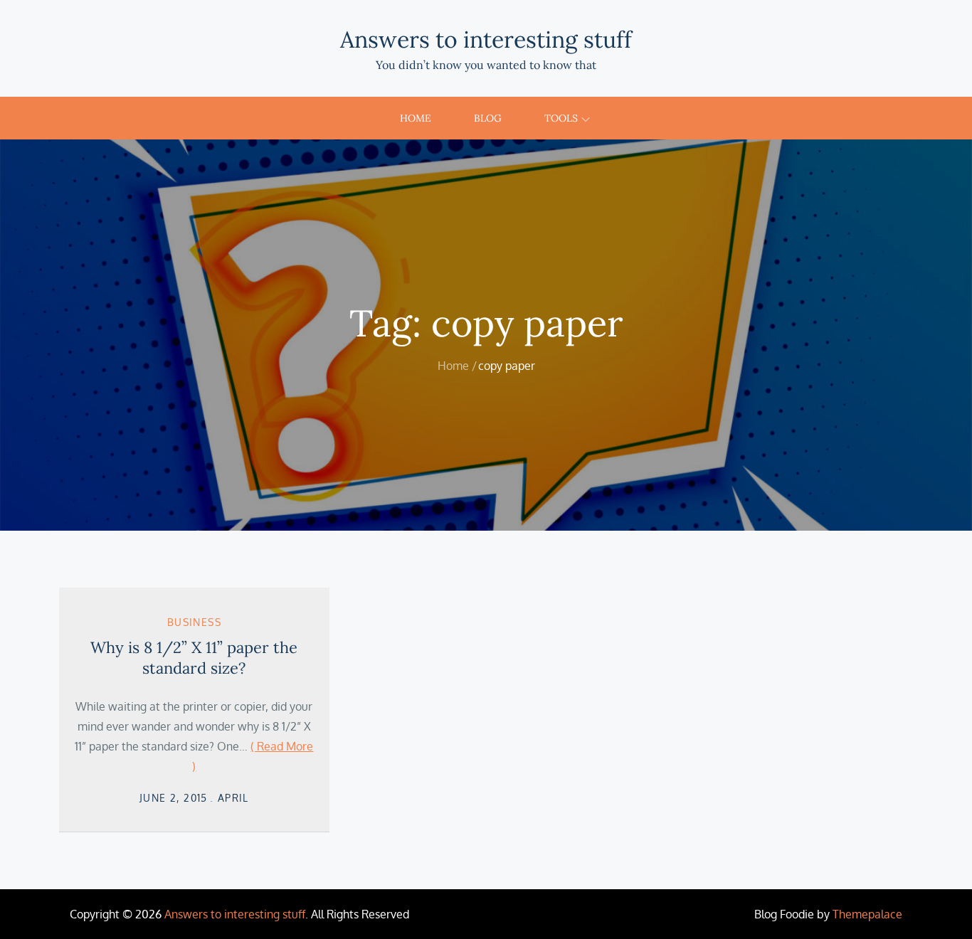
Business (194, 622)
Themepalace (867, 914)
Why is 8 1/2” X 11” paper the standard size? (193, 657)
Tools (561, 118)
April (233, 798)
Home (415, 118)
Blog (488, 118)
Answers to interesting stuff (486, 39)
